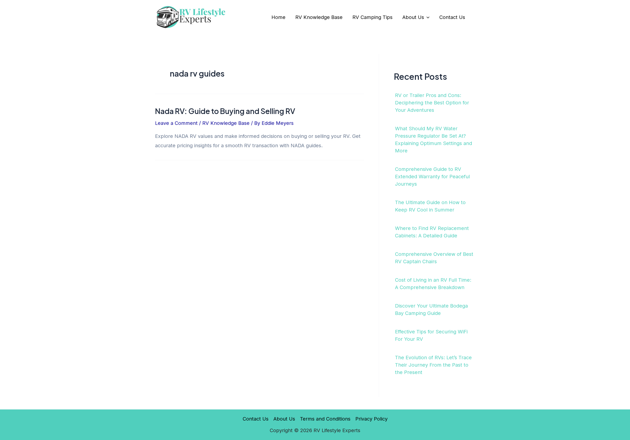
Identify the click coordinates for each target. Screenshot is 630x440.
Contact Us (452, 17)
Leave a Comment (176, 123)
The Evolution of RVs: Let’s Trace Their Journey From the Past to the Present (433, 365)
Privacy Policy (371, 419)
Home (278, 17)
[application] (426, 17)
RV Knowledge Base (319, 17)
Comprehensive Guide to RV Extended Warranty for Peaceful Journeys (432, 176)
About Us (413, 17)
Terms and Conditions (325, 419)
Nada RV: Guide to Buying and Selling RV (225, 111)
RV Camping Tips (372, 17)
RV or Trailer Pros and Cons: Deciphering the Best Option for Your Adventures (432, 102)
